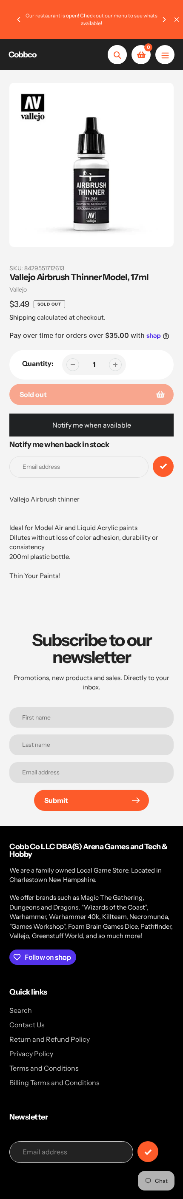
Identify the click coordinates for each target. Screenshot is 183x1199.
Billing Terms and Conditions (54, 1082)
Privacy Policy (31, 1053)
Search (20, 1010)
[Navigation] (164, 54)
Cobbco (22, 55)
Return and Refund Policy (49, 1039)
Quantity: (38, 363)
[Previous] (19, 19)
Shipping (22, 317)
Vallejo (18, 289)
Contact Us (27, 1024)
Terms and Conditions (44, 1068)
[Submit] (147, 1151)
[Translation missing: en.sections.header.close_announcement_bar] (176, 19)
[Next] (164, 19)
